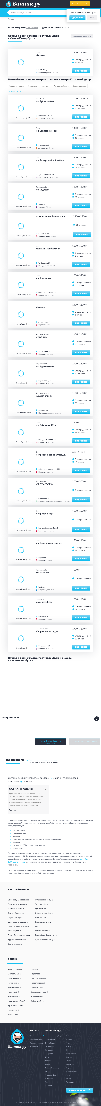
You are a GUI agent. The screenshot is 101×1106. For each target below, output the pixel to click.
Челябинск (49, 1078)
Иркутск (48, 1061)
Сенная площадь (16, 86)
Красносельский (15, 1005)
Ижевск (69, 1057)
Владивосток (71, 1053)
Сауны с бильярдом (16, 913)
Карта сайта (34, 1046)
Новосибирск (50, 1043)
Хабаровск (49, 1053)
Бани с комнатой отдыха (18, 926)
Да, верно (77, 18)
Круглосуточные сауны (17, 939)
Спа (36, 926)
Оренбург (48, 1064)
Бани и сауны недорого (18, 922)
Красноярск (49, 1046)
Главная (11, 19)
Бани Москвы (71, 1036)
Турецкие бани (41, 904)
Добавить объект (78, 1090)
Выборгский (37, 1001)
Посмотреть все (14, 91)
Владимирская (79, 86)
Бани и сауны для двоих (18, 904)
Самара (69, 1046)
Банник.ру (58, 870)
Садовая (45, 86)
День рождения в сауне (45, 939)
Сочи (68, 1075)
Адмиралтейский (16, 969)
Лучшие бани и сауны (44, 899)
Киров (68, 1050)
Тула (46, 1082)
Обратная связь (36, 1039)
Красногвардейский (17, 1001)
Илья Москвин (32, 27)
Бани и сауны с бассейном (19, 899)
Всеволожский (37, 996)
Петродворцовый (39, 978)
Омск (68, 1043)
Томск (68, 1061)
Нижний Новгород (52, 1068)
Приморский (37, 987)
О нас (32, 1036)
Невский (35, 969)
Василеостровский (39, 992)
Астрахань (70, 1064)
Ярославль (49, 1086)
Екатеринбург (50, 1039)
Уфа (46, 1071)
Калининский (14, 987)
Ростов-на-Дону (51, 1075)
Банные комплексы (43, 922)
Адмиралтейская (61, 86)
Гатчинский (13, 983)
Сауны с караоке (15, 944)
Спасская (32, 86)
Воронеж (69, 1068)
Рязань (69, 1078)
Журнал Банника (36, 1043)
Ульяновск (70, 1082)
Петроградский (38, 983)
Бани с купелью (14, 930)
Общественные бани (44, 913)
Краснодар (49, 1050)
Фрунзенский (14, 978)
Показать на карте (82, 36)
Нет (92, 18)
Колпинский (14, 996)
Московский (14, 1014)
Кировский (13, 992)
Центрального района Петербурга (60, 820)
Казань (69, 1039)
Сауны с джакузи (15, 917)
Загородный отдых (16, 908)
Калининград (71, 1071)
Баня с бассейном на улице (19, 935)
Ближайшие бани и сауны (46, 935)
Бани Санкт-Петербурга (54, 1036)
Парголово (36, 973)
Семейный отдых (42, 930)
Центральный (14, 973)
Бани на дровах (42, 917)
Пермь (47, 1057)
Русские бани (40, 908)
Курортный (13, 1010)
